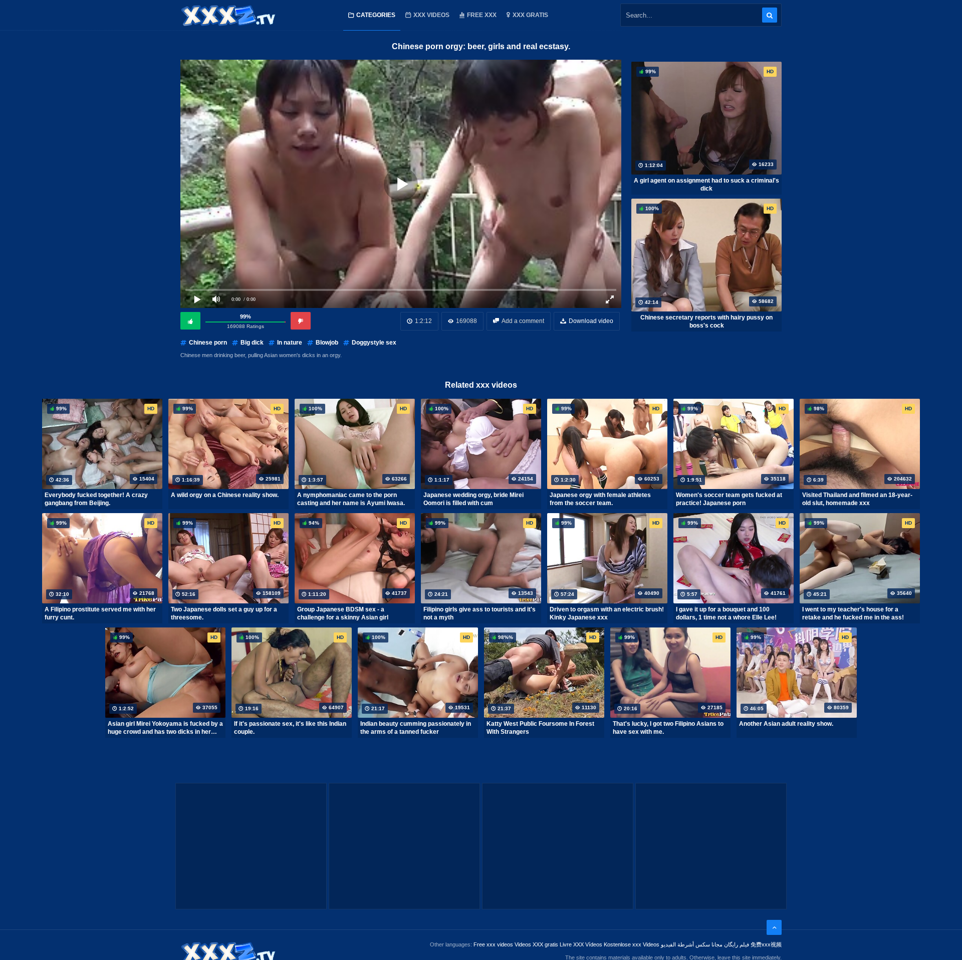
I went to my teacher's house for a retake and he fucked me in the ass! (853, 613)
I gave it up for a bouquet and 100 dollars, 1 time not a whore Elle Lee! (726, 613)
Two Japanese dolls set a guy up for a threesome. (224, 613)
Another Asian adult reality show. (786, 723)
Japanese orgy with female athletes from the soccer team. (600, 499)
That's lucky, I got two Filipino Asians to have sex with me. (668, 727)
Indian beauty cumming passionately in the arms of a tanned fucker (415, 727)
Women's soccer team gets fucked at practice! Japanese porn (729, 499)
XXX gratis (530, 15)
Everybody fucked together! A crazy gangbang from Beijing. (96, 499)
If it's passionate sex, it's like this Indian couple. (290, 727)
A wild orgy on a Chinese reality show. (225, 495)
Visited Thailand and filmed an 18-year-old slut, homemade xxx (857, 499)
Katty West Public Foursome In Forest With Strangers (540, 727)
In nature (289, 342)
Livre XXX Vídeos (581, 944)
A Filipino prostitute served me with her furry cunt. (100, 613)
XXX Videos (431, 15)
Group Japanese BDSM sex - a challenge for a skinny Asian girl (342, 613)
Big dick (252, 342)
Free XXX (482, 15)
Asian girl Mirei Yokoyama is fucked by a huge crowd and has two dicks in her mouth (165, 727)
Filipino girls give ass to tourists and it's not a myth (479, 613)
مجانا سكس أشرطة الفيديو (692, 944)
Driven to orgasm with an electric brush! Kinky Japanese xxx (607, 613)
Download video (591, 321)
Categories (375, 15)
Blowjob (327, 342)
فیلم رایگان (736, 944)
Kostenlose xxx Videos (631, 944)
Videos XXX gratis (536, 944)
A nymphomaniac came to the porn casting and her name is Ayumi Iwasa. (351, 499)
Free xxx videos (493, 944)
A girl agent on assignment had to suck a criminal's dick (706, 184)
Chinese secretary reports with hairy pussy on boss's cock (706, 321)
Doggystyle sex (374, 342)
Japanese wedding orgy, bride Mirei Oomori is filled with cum (473, 499)
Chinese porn (208, 342)
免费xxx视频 (766, 944)
